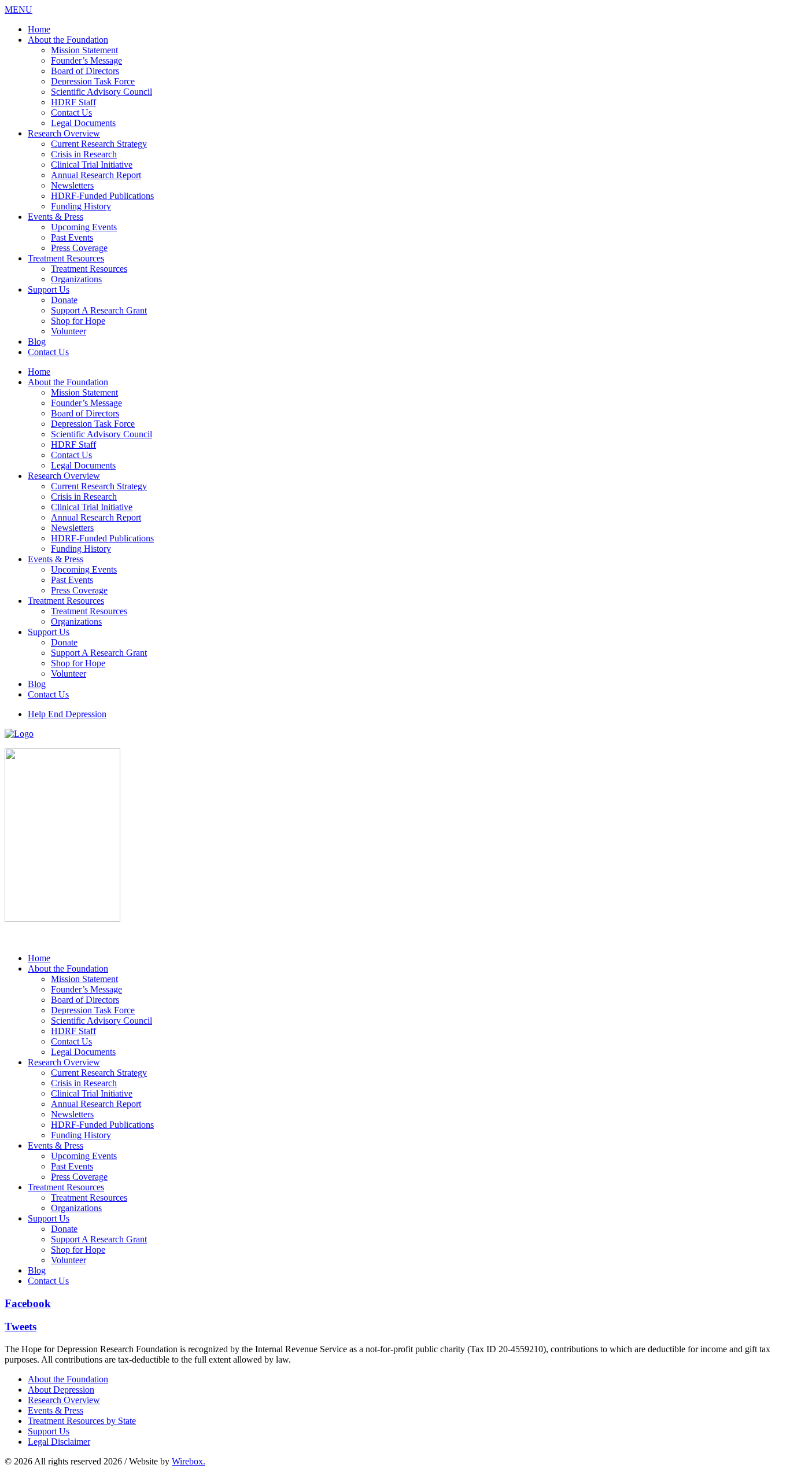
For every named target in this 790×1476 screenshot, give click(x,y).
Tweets (20, 1326)
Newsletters (72, 185)
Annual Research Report (96, 175)
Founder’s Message (86, 60)
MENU (18, 9)
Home (39, 29)
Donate (64, 300)
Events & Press (55, 217)
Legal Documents (83, 123)
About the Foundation (68, 40)
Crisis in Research (84, 154)
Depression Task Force (93, 81)
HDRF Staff (73, 102)
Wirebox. (188, 1461)
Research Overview (64, 133)
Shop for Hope (78, 321)
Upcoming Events (84, 227)
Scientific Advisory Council (101, 92)
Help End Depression (67, 714)
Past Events (72, 237)
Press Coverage (79, 248)
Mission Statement (84, 50)
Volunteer (68, 331)
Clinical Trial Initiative (91, 164)
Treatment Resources (66, 258)
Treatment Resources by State (82, 1421)
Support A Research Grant (99, 310)
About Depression (61, 1389)
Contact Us (71, 112)
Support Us (48, 289)
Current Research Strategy (99, 144)
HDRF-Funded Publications (102, 196)
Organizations (76, 279)
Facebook (28, 1303)
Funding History (81, 206)
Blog (37, 341)
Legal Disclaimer (59, 1442)
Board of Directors (85, 71)
